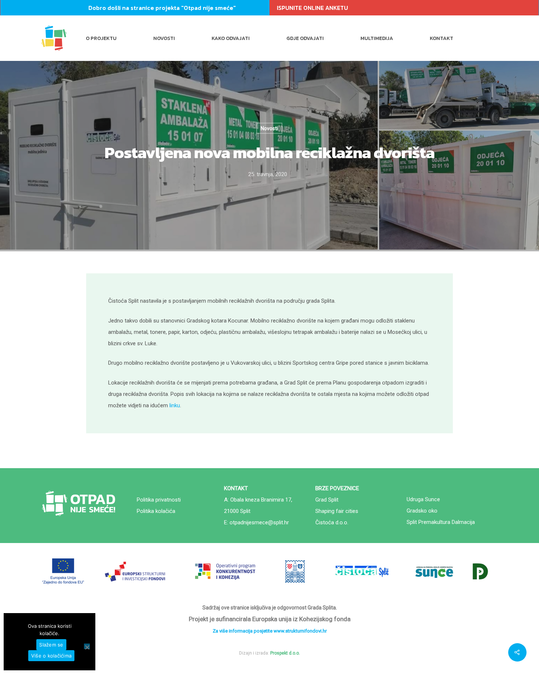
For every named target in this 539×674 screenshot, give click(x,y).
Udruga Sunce (423, 499)
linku (174, 405)
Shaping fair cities (336, 511)
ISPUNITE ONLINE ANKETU (312, 7)
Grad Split (326, 499)
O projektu (101, 38)
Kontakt (441, 38)
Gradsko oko (422, 510)
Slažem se (51, 645)
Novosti (164, 38)
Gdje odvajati (305, 38)
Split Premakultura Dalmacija (441, 522)
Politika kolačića (156, 511)
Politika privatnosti (159, 499)
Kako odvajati (231, 38)
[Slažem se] (87, 646)
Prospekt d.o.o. (285, 653)
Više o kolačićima (51, 656)
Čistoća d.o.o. (331, 522)
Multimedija (376, 38)
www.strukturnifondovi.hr (300, 631)
